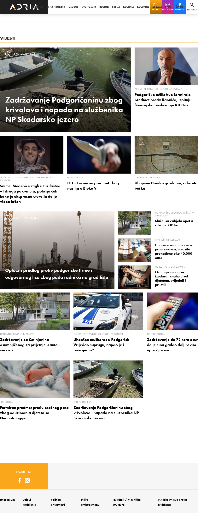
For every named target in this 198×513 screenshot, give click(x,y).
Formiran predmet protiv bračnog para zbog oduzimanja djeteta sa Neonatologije (34, 412)
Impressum (7, 499)
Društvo (37, 6)
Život (179, 6)
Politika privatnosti (58, 502)
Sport (169, 6)
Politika (23, 6)
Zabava (157, 6)
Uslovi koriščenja (29, 502)
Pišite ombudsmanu (90, 502)
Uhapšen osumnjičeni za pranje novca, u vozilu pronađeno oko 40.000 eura (174, 251)
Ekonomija (88, 6)
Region (104, 6)
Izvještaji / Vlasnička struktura (127, 502)
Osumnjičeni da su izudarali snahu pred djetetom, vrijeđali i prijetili (171, 278)
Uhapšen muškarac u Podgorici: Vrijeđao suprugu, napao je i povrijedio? (101, 344)
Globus (73, 6)
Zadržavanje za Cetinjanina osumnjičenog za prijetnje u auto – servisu (30, 344)
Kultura (128, 6)
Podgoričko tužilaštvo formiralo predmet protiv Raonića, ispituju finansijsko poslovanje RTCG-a (163, 99)
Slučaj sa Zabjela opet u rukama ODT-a (174, 223)
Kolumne (143, 6)
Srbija (116, 6)
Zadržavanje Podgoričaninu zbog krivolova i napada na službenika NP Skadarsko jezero (64, 109)
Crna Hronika (55, 6)
